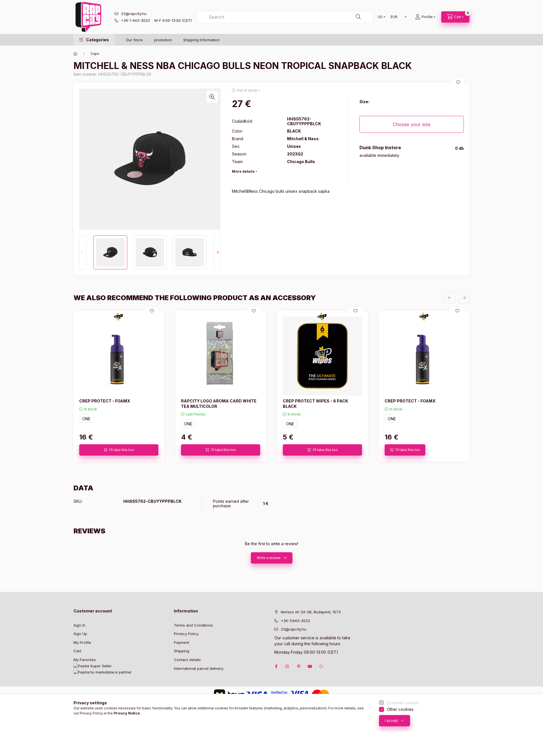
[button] (94, 40)
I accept (391, 720)
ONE (86, 418)
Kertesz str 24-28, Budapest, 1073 (311, 612)
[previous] (449, 297)
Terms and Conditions (193, 625)
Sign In (79, 625)
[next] (463, 297)
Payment (181, 642)
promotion (163, 40)
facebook (276, 666)
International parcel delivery (198, 668)
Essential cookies (403, 702)
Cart (77, 651)
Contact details (187, 659)
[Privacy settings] (321, 666)
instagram (287, 666)
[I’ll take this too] (118, 450)
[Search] (358, 17)
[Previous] (82, 252)
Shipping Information (201, 40)
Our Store (134, 40)
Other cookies (400, 709)
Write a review (269, 558)
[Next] (217, 252)
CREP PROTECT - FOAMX (104, 401)
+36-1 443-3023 (135, 20)
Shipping (181, 651)
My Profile (82, 642)
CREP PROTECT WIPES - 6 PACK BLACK (315, 403)
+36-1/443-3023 (295, 620)
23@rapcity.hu (133, 13)
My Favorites (85, 659)
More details (243, 171)
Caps (94, 53)
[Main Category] (75, 53)
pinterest (298, 666)
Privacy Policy (186, 633)
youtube (310, 666)
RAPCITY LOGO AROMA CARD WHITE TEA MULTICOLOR (219, 403)
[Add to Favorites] (458, 82)
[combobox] (284, 17)
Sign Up (80, 633)
